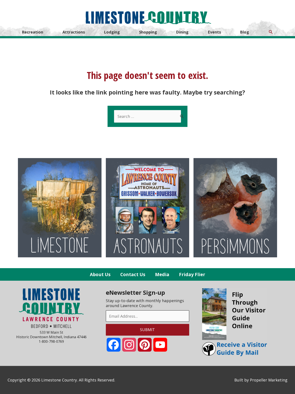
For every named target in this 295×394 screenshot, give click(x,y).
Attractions (73, 32)
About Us (100, 274)
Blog (244, 32)
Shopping (148, 32)
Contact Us (132, 274)
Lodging (112, 32)
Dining (182, 32)
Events (214, 32)
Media (162, 274)
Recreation (32, 32)
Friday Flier (192, 274)
